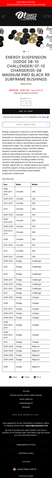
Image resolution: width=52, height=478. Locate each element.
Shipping (17, 93)
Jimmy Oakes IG (26, 399)
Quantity (26, 98)
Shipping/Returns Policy (26, 445)
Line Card (26, 462)
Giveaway (26, 407)
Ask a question (26, 124)
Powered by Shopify (26, 476)
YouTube (26, 391)
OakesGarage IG (26, 403)
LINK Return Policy (26, 453)
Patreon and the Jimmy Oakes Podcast (26, 395)
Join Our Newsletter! (25, 415)
